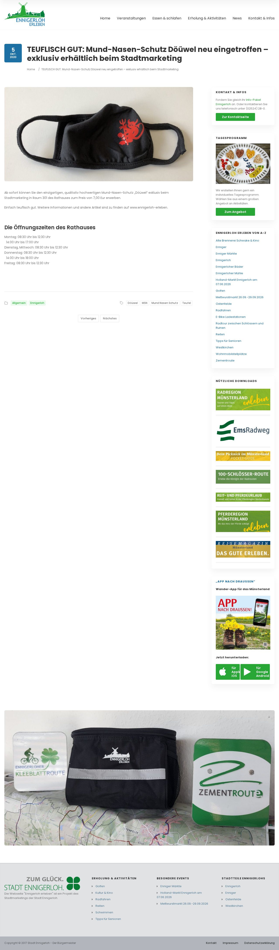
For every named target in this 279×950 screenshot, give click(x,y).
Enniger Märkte (226, 254)
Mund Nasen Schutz (164, 303)
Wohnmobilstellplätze (231, 354)
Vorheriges (88, 318)
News (237, 18)
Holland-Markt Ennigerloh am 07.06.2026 (236, 282)
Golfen (220, 291)
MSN (144, 303)
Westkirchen (224, 347)
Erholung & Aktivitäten (207, 18)
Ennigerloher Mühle (229, 273)
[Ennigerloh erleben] (26, 14)
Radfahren (223, 310)
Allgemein (19, 303)
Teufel (186, 303)
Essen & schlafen (166, 18)
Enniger (221, 247)
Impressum (230, 943)
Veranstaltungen (131, 18)
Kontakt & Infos (261, 18)
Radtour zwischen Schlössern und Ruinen (240, 325)
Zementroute (225, 360)
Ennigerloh (37, 303)
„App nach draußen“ (235, 581)
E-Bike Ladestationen (231, 317)
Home (105, 18)
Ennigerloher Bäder (229, 267)
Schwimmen (104, 912)
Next (267, 778)
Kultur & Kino (104, 893)
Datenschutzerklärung (259, 943)
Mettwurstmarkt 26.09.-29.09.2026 (240, 297)
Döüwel (133, 303)
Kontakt (211, 943)
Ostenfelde (224, 304)
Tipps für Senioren (228, 341)
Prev (12, 778)
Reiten (220, 334)
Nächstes (110, 318)
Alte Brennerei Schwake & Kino (237, 240)
